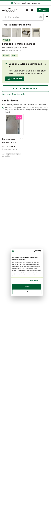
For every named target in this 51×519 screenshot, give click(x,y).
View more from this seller (13, 94)
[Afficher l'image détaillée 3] (26, 32)
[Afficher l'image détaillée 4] (36, 32)
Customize (25, 292)
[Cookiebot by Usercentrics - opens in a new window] (33, 251)
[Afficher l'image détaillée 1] (6, 32)
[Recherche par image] (40, 17)
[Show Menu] (47, 17)
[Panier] (26, 10)
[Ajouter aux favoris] (21, 140)
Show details (34, 280)
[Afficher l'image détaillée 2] (16, 32)
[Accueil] (12, 10)
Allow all (27, 286)
